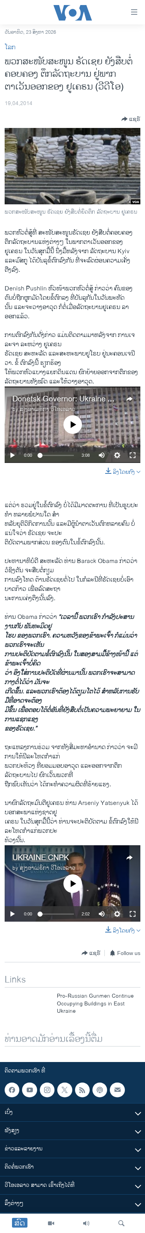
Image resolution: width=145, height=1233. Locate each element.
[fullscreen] (132, 455)
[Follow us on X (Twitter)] (64, 1090)
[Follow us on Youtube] (29, 1090)
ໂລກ (10, 47)
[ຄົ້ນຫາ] (121, 1223)
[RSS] (82, 1090)
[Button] (130, 119)
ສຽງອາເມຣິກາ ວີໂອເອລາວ (47, 409)
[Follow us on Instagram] (47, 1090)
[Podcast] (99, 1090)
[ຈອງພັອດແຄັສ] (117, 1090)
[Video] (51, 1223)
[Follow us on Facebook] (12, 1090)
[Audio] (86, 1223)
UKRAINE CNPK (40, 857)
